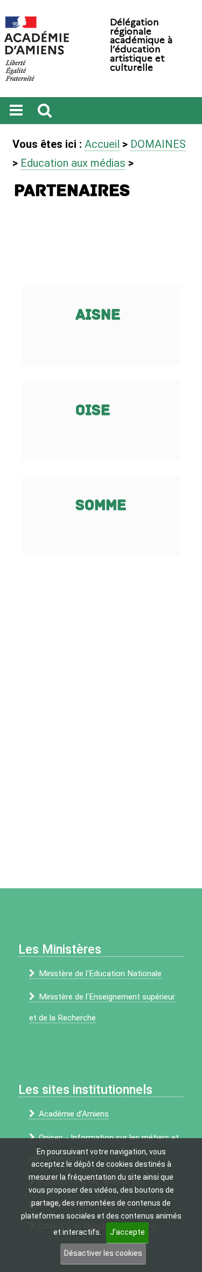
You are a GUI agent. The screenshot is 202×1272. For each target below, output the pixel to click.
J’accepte (127, 1232)
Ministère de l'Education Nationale (100, 973)
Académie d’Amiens (74, 1114)
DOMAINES (158, 144)
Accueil (102, 144)
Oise (92, 410)
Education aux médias (73, 163)
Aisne (98, 314)
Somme (101, 505)
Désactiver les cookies (103, 1253)
